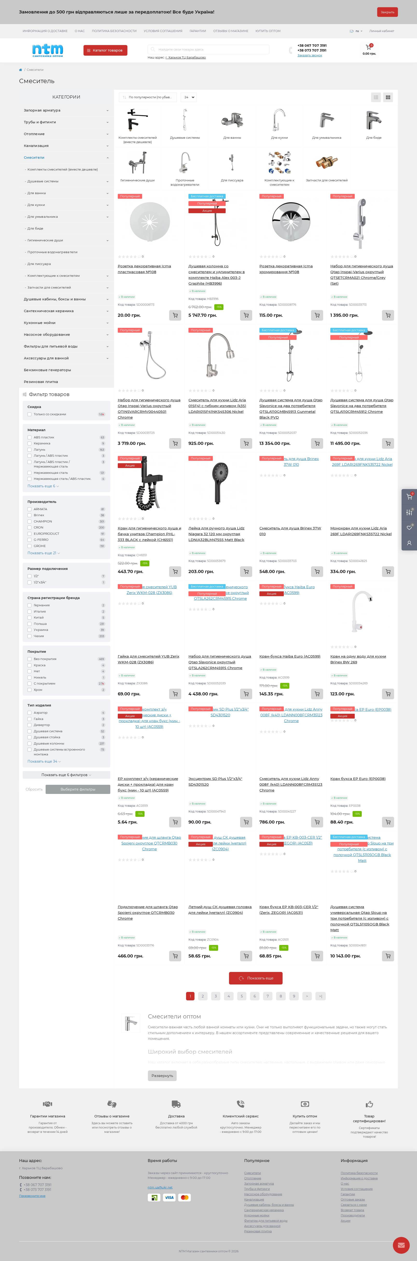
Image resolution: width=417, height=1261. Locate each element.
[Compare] (177, 215)
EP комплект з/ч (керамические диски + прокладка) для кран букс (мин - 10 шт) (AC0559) (148, 784)
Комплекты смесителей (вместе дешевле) (63, 169)
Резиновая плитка (41, 382)
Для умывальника (43, 216)
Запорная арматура (42, 110)
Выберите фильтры (78, 789)
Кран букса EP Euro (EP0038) (358, 778)
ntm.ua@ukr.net (160, 1187)
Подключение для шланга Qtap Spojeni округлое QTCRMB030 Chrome (148, 912)
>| (320, 996)
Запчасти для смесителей (49, 287)
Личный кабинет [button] (381, 31)
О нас (80, 31)
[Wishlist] (177, 206)
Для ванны (37, 193)
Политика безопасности (114, 31)
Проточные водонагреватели (52, 252)
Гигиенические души (45, 240)
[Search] (153, 49)
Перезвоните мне (32, 1196)
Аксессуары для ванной (46, 358)
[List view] (376, 97)
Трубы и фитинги (40, 122)
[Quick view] (177, 197)
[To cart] (175, 315)
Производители (353, 1215)
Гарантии (198, 31)
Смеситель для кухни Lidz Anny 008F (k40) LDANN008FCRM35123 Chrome (290, 784)
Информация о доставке (45, 31)
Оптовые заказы (353, 1199)
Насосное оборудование (47, 334)
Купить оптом (268, 31)
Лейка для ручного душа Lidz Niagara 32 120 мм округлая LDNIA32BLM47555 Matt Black (216, 534)
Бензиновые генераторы (47, 370)
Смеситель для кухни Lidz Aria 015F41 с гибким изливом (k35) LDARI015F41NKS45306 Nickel (217, 406)
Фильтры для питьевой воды (51, 346)
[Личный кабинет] (409, 542)
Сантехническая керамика (49, 311)
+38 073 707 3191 (312, 50)
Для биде (35, 228)
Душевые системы (43, 181)
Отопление (34, 134)
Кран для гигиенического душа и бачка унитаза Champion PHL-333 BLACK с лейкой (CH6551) (149, 534)
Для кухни (36, 205)
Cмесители (34, 157)
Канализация (36, 146)
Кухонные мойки (40, 323)
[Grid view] (388, 97)
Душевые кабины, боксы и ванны (55, 299)
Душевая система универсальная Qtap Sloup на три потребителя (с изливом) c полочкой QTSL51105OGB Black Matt (359, 918)
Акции (345, 1220)
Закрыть (387, 12)
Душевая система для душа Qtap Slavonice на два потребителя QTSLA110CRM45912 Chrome (361, 406)
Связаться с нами (354, 1205)
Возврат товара (352, 1210)
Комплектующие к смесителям (54, 275)
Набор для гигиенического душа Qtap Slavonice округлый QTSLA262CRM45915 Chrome (219, 662)
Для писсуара (39, 264)
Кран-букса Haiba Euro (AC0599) (289, 656)
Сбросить (34, 789)
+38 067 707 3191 (312, 45)
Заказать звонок (310, 55)
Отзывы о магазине (230, 31)
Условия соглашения (163, 31)
